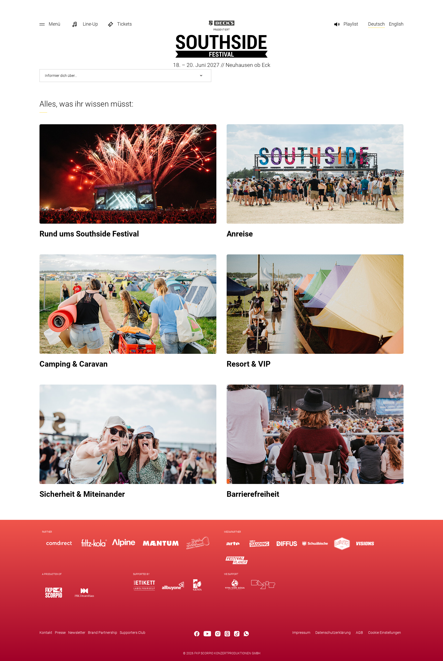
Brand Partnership (102, 633)
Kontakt (45, 633)
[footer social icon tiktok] (236, 634)
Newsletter (76, 633)
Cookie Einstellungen (384, 633)
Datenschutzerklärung (333, 633)
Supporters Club (132, 633)
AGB (359, 633)
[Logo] (54, 592)
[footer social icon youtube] (207, 634)
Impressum (301, 633)
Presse (60, 633)
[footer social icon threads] (227, 634)
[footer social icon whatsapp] (246, 634)
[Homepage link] (221, 56)
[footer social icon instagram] (217, 634)
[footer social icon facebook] (196, 634)
